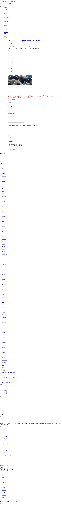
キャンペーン (4, 337)
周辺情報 (3, 347)
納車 (3, 365)
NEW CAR (4, 482)
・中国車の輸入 (5, 452)
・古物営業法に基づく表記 (7, 455)
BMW (3, 186)
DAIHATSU (4, 208)
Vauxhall (3, 312)
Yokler (3, 324)
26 (2, 393)
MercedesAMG (4, 254)
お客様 (3, 332)
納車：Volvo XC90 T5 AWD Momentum (8, 372)
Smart (3, 294)
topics (3, 302)
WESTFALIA (4, 322)
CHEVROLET (4, 198)
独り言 (3, 357)
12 (2, 391)
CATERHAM (4, 196)
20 (3, 392)
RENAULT (4, 284)
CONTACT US (8, 1)
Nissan (3, 266)
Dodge (3, 211)
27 (3, 393)
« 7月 (1, 395)
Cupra (3, 203)
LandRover (4, 239)
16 (6, 391)
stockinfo (3, 297)
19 (2, 392)
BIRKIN (3, 181)
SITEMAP (4, 492)
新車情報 (3, 355)
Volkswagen (4, 317)
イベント (3, 327)
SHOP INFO (4, 490)
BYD (3, 191)
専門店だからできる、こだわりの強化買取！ (10, 377)
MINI (3, 259)
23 (6, 392)
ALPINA (3, 173)
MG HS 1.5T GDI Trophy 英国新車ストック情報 (24, 40)
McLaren (3, 249)
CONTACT (4, 495)
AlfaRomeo (4, 171)
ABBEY (3, 168)
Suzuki (3, 299)
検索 (1, 384)
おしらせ (3, 329)
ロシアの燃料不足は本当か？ (7, 382)
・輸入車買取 (4, 450)
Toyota (3, 304)
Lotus (3, 241)
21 (4, 392)
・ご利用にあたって (5, 436)
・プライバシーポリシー (6, 460)
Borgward (3, 188)
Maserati (3, 244)
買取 (3, 367)
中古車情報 (4, 342)
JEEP (3, 231)
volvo (3, 319)
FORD (3, 221)
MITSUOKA (4, 264)
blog (3, 183)
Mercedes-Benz (4, 251)
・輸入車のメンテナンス (6, 445)
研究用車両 (4, 362)
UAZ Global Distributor (13, 149)
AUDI (3, 178)
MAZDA (3, 246)
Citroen (3, 201)
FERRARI (4, 216)
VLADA (3, 314)
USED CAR (4, 485)
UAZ (3, 307)
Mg (2, 256)
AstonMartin (4, 176)
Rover (3, 289)
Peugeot (3, 274)
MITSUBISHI (4, 261)
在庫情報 (3, 352)
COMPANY (4, 487)
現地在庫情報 (4, 360)
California (3, 193)
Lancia (3, 236)
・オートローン (5, 443)
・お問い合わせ (5, 438)
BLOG (3, 497)
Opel (3, 269)
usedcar (3, 309)
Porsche (3, 279)
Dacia (3, 206)
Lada (3, 234)
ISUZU (3, 226)
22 (5, 392)
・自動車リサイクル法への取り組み (8, 457)
